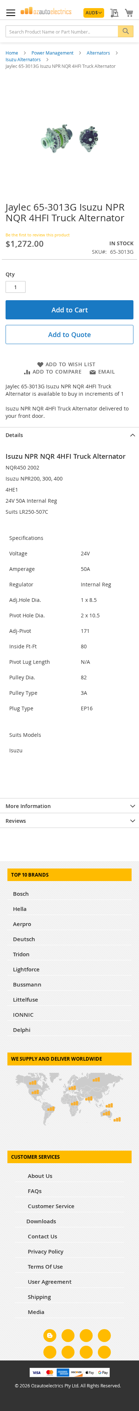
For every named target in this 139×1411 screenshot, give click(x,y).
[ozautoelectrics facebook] (68, 1337)
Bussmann (27, 984)
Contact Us (41, 1236)
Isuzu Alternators (24, 59)
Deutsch (24, 939)
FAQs (34, 1191)
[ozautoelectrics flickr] (68, 1353)
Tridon (21, 954)
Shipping (38, 1297)
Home (12, 53)
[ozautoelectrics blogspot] (49, 1335)
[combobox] (69, 31)
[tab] (69, 434)
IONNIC (23, 1015)
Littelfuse (25, 999)
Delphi (21, 1030)
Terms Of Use (44, 1266)
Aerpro (22, 924)
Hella (20, 909)
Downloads (41, 1221)
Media (35, 1312)
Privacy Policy (44, 1251)
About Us (39, 1176)
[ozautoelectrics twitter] (104, 1337)
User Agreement (49, 1282)
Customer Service (50, 1206)
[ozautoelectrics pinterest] (49, 1353)
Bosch (21, 894)
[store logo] (46, 10)
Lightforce (26, 969)
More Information (28, 805)
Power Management (53, 53)
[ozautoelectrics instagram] (86, 1337)
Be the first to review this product (38, 235)
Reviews (16, 820)
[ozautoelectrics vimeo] (104, 1353)
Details (14, 434)
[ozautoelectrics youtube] (86, 1353)
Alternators (99, 53)
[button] (93, 13)
